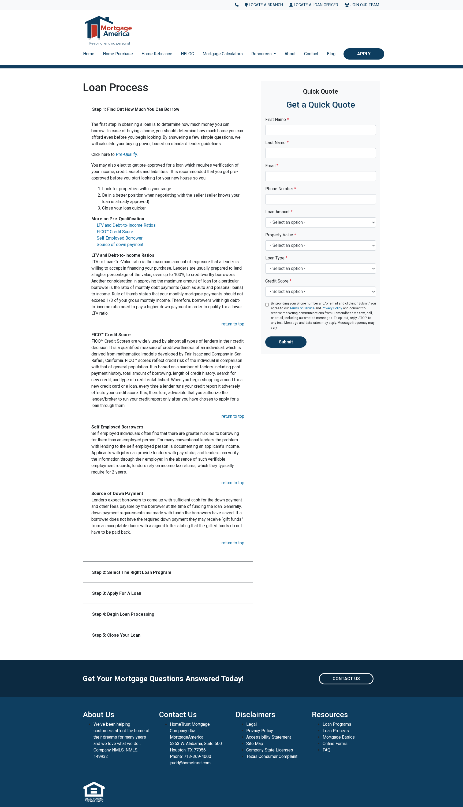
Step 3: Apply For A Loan (116, 593)
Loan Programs (337, 724)
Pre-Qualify (126, 154)
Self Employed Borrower (120, 238)
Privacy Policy (332, 308)
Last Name (277, 142)
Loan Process (336, 730)
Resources (262, 53)
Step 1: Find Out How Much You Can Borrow (135, 109)
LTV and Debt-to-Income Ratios (126, 225)
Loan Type (276, 258)
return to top (233, 324)
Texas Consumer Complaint (271, 756)
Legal (251, 724)
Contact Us (346, 678)
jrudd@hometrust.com (190, 762)
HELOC (187, 53)
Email (271, 165)
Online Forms (335, 743)
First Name (277, 119)
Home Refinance (156, 53)
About (290, 53)
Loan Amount (279, 211)
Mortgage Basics (339, 737)
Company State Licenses (269, 750)
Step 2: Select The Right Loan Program (131, 572)
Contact (311, 53)
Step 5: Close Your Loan (116, 635)
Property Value (280, 234)
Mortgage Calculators (223, 53)
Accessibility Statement (268, 737)
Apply (364, 53)
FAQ (326, 750)
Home (88, 53)
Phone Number (280, 188)
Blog (331, 53)
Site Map (254, 743)
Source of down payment (120, 244)
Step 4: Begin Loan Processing (123, 614)
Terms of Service (302, 308)
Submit (286, 341)
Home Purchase (118, 53)
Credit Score (278, 281)
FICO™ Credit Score (115, 231)
